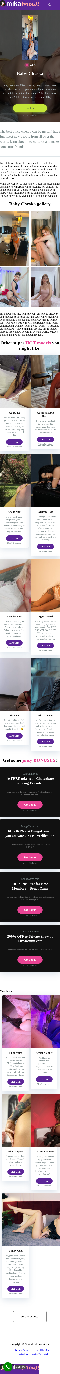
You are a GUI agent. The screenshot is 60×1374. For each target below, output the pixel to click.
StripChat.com (30, 773)
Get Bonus (30, 804)
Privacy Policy (21, 1350)
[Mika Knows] (20, 5)
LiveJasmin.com (30, 931)
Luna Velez (15, 1052)
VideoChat (23, 1354)
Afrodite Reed (14, 616)
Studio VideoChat (40, 1354)
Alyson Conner (44, 1052)
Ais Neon (14, 715)
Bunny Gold (16, 1250)
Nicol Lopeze (15, 1151)
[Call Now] (7, 1366)
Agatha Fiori (45, 616)
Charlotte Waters (44, 1151)
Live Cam (30, 108)
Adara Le (14, 412)
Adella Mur (14, 511)
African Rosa (45, 511)
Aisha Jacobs (45, 715)
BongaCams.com (30, 826)
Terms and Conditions (42, 1350)
